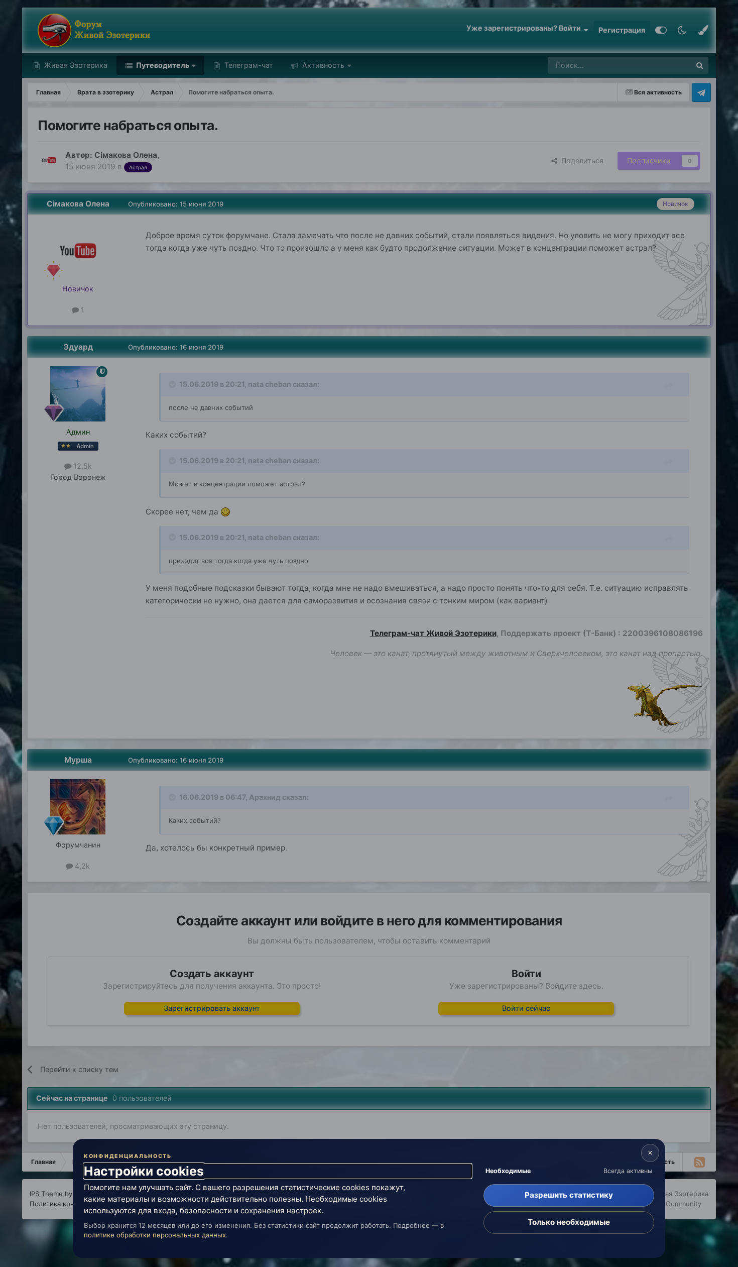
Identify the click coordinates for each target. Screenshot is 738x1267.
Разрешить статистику (569, 1195)
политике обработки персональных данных (155, 1235)
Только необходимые (569, 1222)
